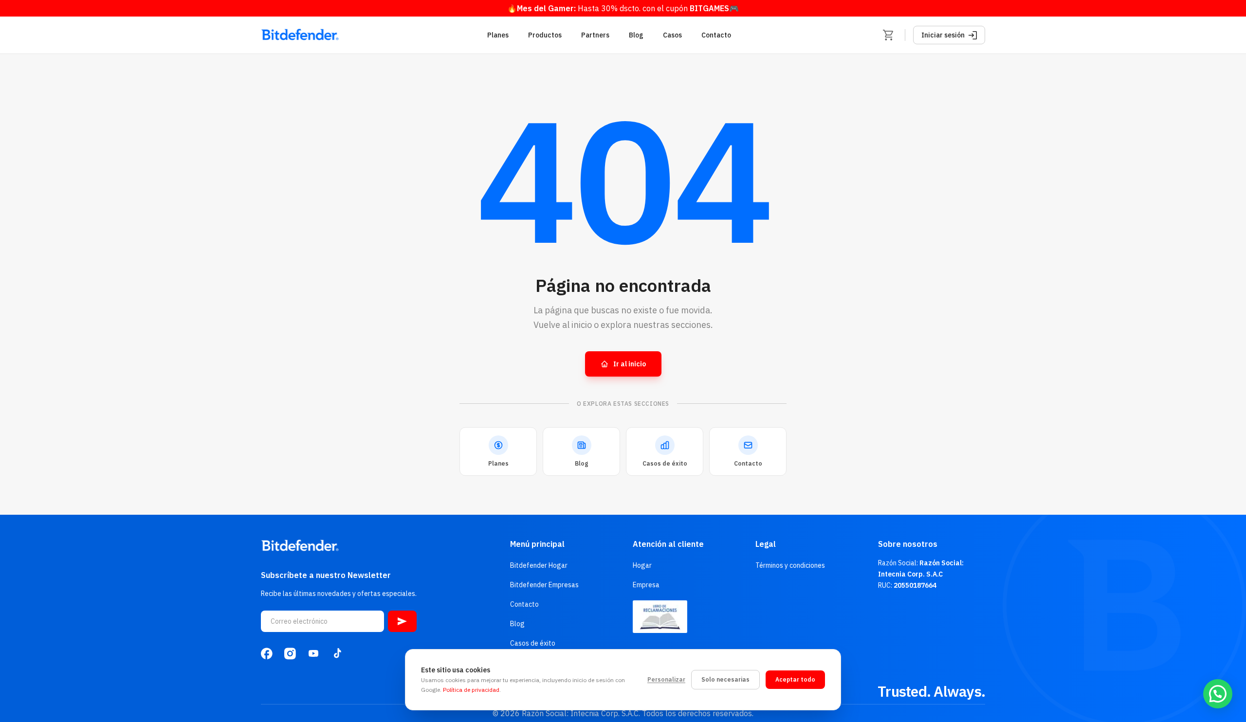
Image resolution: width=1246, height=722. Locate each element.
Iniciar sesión (943, 35)
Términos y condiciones (790, 565)
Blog (636, 35)
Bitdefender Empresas (544, 584)
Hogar (642, 565)
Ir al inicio (629, 364)
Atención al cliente (668, 544)
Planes (498, 35)
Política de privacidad (471, 689)
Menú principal (537, 544)
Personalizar (666, 679)
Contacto (716, 35)
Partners (595, 35)
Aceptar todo (795, 679)
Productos (545, 35)
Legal (765, 544)
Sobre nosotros (907, 544)
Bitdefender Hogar (539, 565)
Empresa (646, 584)
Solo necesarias (725, 679)
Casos (672, 35)
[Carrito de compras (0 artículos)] (888, 35)
